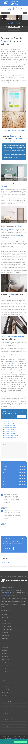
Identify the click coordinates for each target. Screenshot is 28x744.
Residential (5, 452)
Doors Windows (5, 635)
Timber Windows (5, 614)
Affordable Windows (6, 692)
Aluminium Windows (6, 683)
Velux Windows (5, 656)
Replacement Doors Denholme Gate (11, 429)
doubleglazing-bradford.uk (7, 726)
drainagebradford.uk (6, 713)
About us (5, 444)
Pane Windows (5, 647)
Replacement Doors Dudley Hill (9, 433)
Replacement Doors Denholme (9, 427)
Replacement (4, 620)
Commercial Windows (6, 626)
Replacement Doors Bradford (9, 421)
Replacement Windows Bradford (10, 437)
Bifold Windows (5, 638)
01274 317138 (14, 23)
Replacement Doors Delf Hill (9, 425)
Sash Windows (5, 617)
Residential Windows (6, 623)
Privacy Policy (21, 738)
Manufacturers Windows (7, 701)
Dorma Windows (5, 659)
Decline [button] (7, 742)
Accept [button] (21, 742)
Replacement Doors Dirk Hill (9, 431)
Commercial (5, 448)
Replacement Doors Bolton (9, 423)
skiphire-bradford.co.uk (7, 720)
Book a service (5, 12)
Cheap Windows (5, 662)
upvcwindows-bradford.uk (7, 729)
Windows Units (5, 665)
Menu (24, 12)
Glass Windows (5, 632)
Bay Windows (5, 653)
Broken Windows (5, 668)
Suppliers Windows (6, 698)
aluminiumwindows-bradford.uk (9, 723)
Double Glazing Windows (7, 629)
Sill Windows (4, 650)
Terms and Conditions (13, 738)
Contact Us (21, 416)
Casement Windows (6, 689)
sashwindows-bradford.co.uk (8, 717)
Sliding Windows (5, 695)
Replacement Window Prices (8, 705)
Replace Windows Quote (7, 671)
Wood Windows (5, 686)
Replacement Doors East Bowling (10, 435)
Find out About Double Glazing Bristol (14, 130)
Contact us (5, 456)
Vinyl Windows (5, 680)
